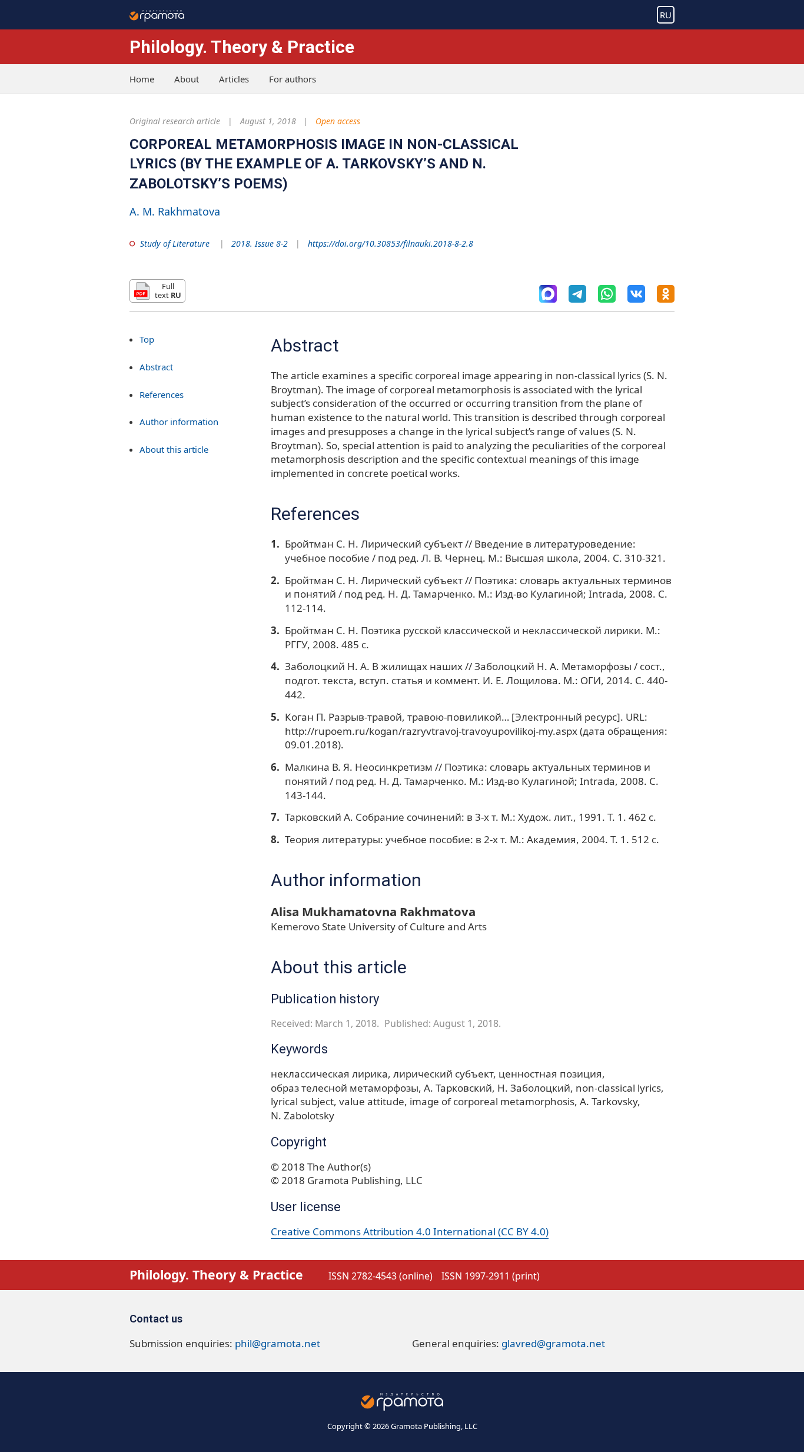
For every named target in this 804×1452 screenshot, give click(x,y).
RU (666, 15)
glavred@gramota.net (553, 1343)
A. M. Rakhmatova (174, 211)
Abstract (156, 367)
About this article (173, 449)
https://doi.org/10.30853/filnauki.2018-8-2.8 (390, 243)
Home (141, 79)
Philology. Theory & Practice (241, 47)
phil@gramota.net (277, 1343)
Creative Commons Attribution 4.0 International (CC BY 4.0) (410, 1231)
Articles (234, 79)
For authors (292, 79)
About (186, 79)
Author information (178, 421)
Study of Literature (175, 243)
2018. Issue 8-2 (259, 243)
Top (146, 339)
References (161, 394)
